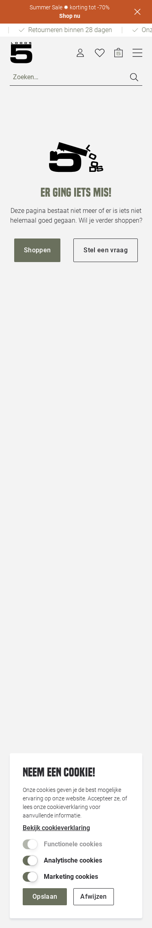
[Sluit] (137, 12)
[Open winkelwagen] (118, 53)
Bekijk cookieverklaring (56, 828)
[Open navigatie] (137, 53)
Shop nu (69, 16)
